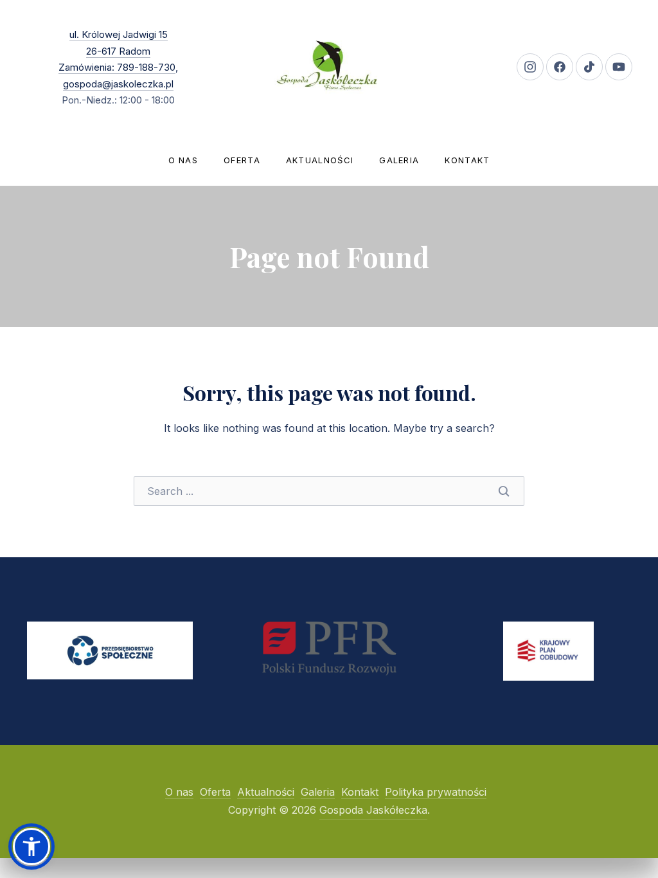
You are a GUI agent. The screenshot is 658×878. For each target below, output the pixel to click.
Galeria (399, 160)
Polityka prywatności (435, 791)
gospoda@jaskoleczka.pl (118, 84)
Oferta (242, 160)
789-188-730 (144, 67)
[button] (31, 846)
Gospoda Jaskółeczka (373, 809)
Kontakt (467, 160)
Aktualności (319, 160)
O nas (183, 160)
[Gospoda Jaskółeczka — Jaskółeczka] (329, 67)
